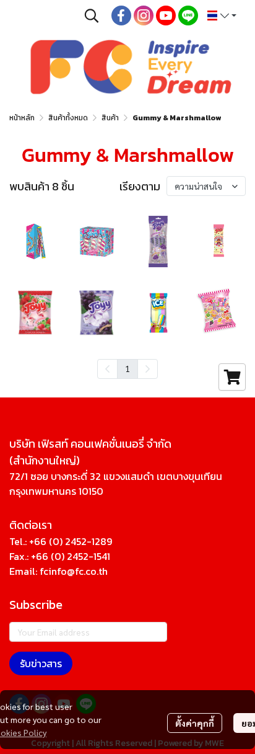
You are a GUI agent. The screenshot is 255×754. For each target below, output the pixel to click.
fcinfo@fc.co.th (74, 571)
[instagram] (143, 15)
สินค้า (110, 117)
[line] (188, 15)
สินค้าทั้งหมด (68, 117)
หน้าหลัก (22, 117)
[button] (91, 15)
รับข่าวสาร (41, 663)
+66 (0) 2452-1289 (70, 541)
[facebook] (121, 15)
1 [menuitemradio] (127, 368)
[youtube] (166, 15)
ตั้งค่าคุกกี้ (194, 723)
